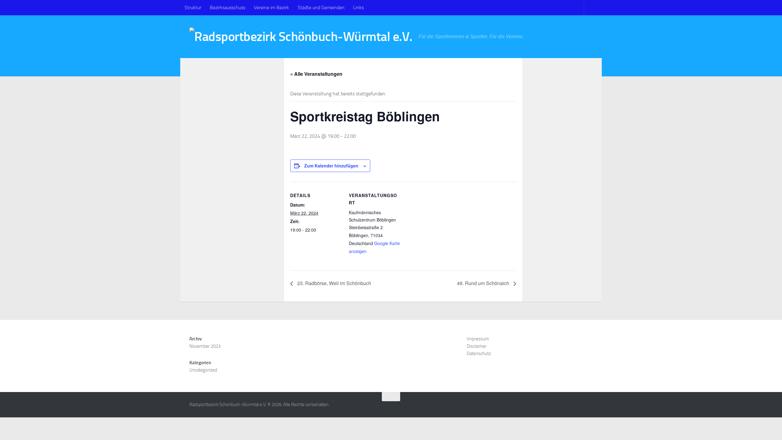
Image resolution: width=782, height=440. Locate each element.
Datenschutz (479, 353)
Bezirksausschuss (227, 7)
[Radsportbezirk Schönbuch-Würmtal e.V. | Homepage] (300, 37)
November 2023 (205, 346)
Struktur (193, 7)
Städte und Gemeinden (321, 7)
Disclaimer (477, 346)
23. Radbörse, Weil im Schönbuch (333, 283)
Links (358, 7)
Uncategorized (203, 370)
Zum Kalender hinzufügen (331, 166)
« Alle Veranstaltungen (316, 73)
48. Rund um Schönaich (483, 283)
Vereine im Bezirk (271, 7)
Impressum (478, 339)
